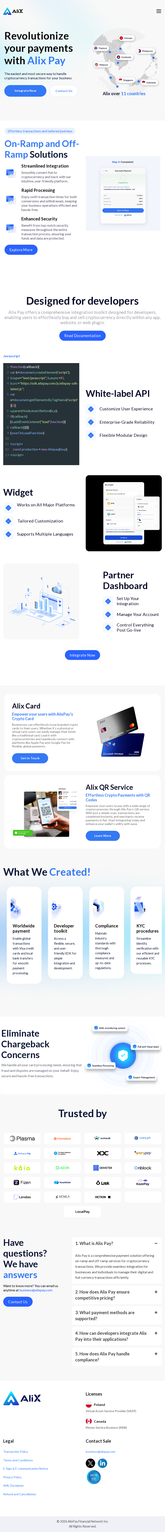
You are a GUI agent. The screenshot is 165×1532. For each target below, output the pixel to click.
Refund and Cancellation (19, 1494)
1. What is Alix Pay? (94, 1243)
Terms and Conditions (18, 1460)
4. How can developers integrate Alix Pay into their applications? (111, 1336)
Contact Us (63, 91)
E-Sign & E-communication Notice (25, 1468)
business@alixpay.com (35, 1290)
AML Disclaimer (13, 1485)
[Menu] (159, 11)
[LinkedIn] (102, 1463)
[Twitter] (90, 1463)
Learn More (102, 835)
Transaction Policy (15, 1451)
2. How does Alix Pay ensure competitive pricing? (102, 1294)
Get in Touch (30, 758)
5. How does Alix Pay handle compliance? (102, 1356)
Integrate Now (25, 90)
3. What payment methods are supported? (104, 1315)
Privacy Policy (12, 1477)
